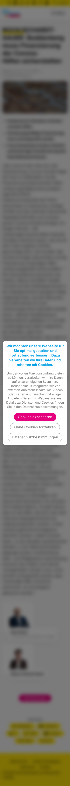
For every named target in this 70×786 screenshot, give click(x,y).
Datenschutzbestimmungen (35, 437)
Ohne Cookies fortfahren (35, 427)
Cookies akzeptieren (35, 417)
